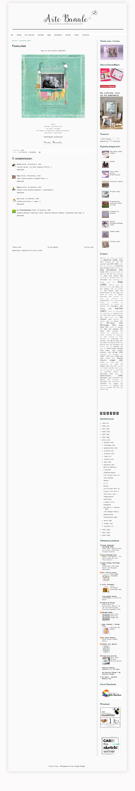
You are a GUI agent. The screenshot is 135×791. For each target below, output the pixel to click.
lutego (107, 523)
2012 (104, 530)
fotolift (114, 298)
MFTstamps (104, 325)
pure (101, 348)
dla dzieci (108, 291)
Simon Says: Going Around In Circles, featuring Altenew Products (111, 550)
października (109, 448)
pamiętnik (120, 335)
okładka (102, 333)
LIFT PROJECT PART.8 (111, 512)
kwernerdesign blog (109, 555)
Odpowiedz (20, 169)
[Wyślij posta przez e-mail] (39, 152)
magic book (109, 317)
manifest (116, 319)
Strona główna (53, 247)
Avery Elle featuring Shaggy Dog (114, 615)
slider (107, 358)
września (107, 451)
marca (106, 520)
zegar (102, 387)
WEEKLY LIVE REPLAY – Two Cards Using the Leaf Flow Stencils (111, 558)
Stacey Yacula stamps (111, 359)
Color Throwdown (108, 584)
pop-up (112, 340)
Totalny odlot (115, 241)
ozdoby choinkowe (106, 335)
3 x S (106, 483)
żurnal (102, 389)
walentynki (119, 370)
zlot (117, 387)
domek (102, 294)
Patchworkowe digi (110, 517)
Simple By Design (108, 603)
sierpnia (107, 453)
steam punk (114, 362)
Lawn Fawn (106, 313)
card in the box (106, 274)
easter (111, 294)
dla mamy (116, 292)
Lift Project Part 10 (111, 488)
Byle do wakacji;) (110, 467)
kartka (102, 309)
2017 (104, 429)
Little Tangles (117, 315)
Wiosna (106, 486)
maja (106, 462)
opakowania (115, 333)
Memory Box (118, 321)
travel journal (108, 368)
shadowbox (116, 354)
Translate (116, 141)
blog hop (117, 268)
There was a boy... (111, 494)
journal (103, 306)
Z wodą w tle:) (109, 502)
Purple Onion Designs (115, 348)
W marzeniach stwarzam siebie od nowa (116, 203)
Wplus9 (102, 380)
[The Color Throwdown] (111, 699)
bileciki (109, 266)
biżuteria (119, 266)
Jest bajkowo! (109, 478)
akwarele (107, 260)
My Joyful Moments (109, 638)
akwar (112, 258)
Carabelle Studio (114, 272)
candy (102, 272)
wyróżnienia (116, 381)
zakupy (115, 383)
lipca (106, 456)
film (101, 298)
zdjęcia (116, 385)
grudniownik (104, 300)
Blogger (82, 766)
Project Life (104, 346)
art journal (29, 35)
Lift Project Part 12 (111, 475)
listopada (108, 445)
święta (102, 366)
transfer (120, 366)
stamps (102, 362)
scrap (114, 352)
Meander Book (104, 321)
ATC (12, 35)
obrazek (115, 331)
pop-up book (115, 342)
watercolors (105, 376)
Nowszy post (17, 247)
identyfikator (104, 304)
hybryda (115, 302)
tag (111, 366)
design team (105, 282)
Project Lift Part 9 (111, 491)
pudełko (116, 346)
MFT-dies (111, 323)
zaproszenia (104, 385)
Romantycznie (108, 514)
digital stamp (114, 285)
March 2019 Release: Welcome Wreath (115, 659)
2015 (104, 434)
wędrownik (103, 378)
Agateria (103, 258)
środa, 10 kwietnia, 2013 (29, 198)
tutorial (85, 35)
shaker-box (119, 356)
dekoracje (116, 279)
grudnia (107, 442)
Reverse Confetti (108, 668)
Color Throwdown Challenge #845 (115, 587)
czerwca (107, 459)
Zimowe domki (114, 231)
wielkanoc (115, 378)
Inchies (116, 304)
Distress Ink (104, 287)
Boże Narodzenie (108, 270)
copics (116, 276)
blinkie (41, 35)
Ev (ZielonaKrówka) (24, 210)
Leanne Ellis (118, 313)
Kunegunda (107, 505)
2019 (104, 423)
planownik (114, 339)
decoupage (103, 279)
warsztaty (103, 374)
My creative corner (109, 572)
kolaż (110, 311)
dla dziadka (119, 289)
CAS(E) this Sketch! (109, 644)
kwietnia (107, 465)
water (116, 374)
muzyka (120, 327)
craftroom (103, 277)
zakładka (103, 383)
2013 (104, 440)
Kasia (19, 187)
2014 (104, 437)
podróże (103, 340)
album (19, 35)
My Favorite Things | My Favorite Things (111, 673)
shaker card (104, 356)
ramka (108, 350)
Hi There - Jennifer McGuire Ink (109, 677)
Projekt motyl (115, 191)
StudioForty (104, 364)
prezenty (116, 344)
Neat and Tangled (111, 329)
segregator (103, 354)
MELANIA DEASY (107, 612)
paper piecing (109, 336)
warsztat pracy (111, 372)
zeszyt (109, 387)
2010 (104, 535)
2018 (104, 426)
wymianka (115, 379)
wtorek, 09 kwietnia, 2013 (31, 164)
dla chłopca (104, 289)
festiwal (116, 296)
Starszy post (89, 247)
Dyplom (106, 480)
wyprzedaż (103, 381)
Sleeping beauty (109, 472)
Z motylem (107, 470)
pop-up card (104, 344)
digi (49, 35)
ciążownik (120, 274)
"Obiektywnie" (109, 497)
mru (18, 198)
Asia (18, 176)
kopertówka (119, 311)
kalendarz (58, 35)
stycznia (107, 526)
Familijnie (107, 499)
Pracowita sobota (116, 181)
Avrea (19, 164)
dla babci (115, 287)
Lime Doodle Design (109, 596)
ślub (116, 364)
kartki (68, 35)
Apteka (112, 161)
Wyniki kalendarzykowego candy (116, 223)
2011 (104, 532)
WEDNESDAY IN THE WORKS (111, 669)
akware (121, 258)
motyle (112, 327)
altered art (110, 262)
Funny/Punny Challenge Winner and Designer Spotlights (110, 567)
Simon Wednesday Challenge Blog (108, 546)
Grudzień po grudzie (114, 212)
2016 (104, 431)
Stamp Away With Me (109, 656)
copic (106, 276)
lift (105, 315)
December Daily (115, 277)
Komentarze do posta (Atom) (32, 250)
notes (76, 35)
